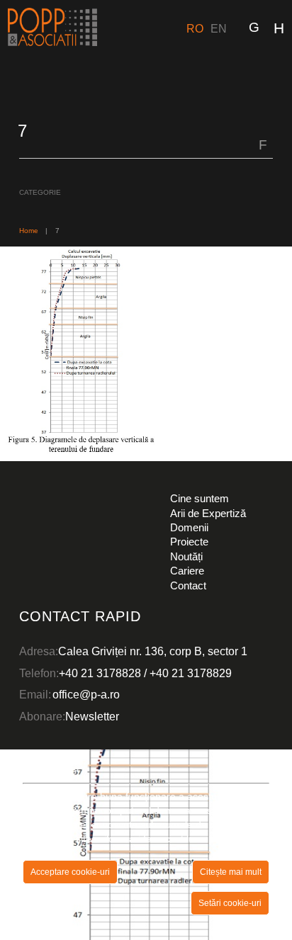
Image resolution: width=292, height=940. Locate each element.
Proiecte (189, 542)
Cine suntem (199, 498)
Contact (188, 585)
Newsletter (92, 716)
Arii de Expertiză (208, 513)
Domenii (189, 527)
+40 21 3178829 (191, 673)
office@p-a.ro (86, 694)
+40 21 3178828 (100, 673)
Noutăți (186, 556)
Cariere (187, 571)
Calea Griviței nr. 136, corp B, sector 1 (152, 651)
